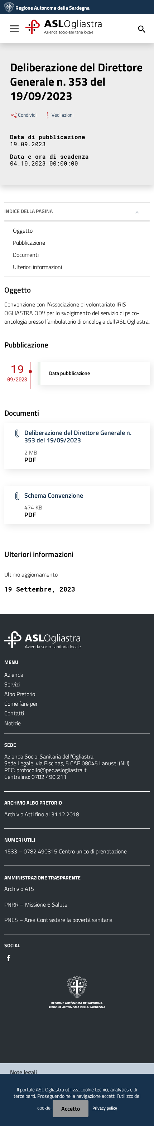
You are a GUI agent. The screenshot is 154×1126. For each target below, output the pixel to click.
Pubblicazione (29, 242)
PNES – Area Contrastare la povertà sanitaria (58, 919)
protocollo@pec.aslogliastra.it (51, 770)
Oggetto (23, 230)
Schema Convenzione (53, 495)
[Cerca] (142, 29)
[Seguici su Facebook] (8, 957)
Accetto (70, 1108)
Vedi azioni (62, 115)
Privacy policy (104, 1108)
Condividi (27, 115)
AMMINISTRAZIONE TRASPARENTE (42, 877)
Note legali (23, 1072)
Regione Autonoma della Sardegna (52, 7)
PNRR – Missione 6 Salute (35, 904)
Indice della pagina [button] (28, 211)
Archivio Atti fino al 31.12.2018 (41, 814)
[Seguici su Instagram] (21, 957)
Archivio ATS (19, 888)
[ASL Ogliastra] (9, 7)
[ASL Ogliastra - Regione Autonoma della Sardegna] (42, 639)
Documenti (26, 254)
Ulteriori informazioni (37, 267)
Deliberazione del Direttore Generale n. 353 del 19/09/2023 (77, 436)
